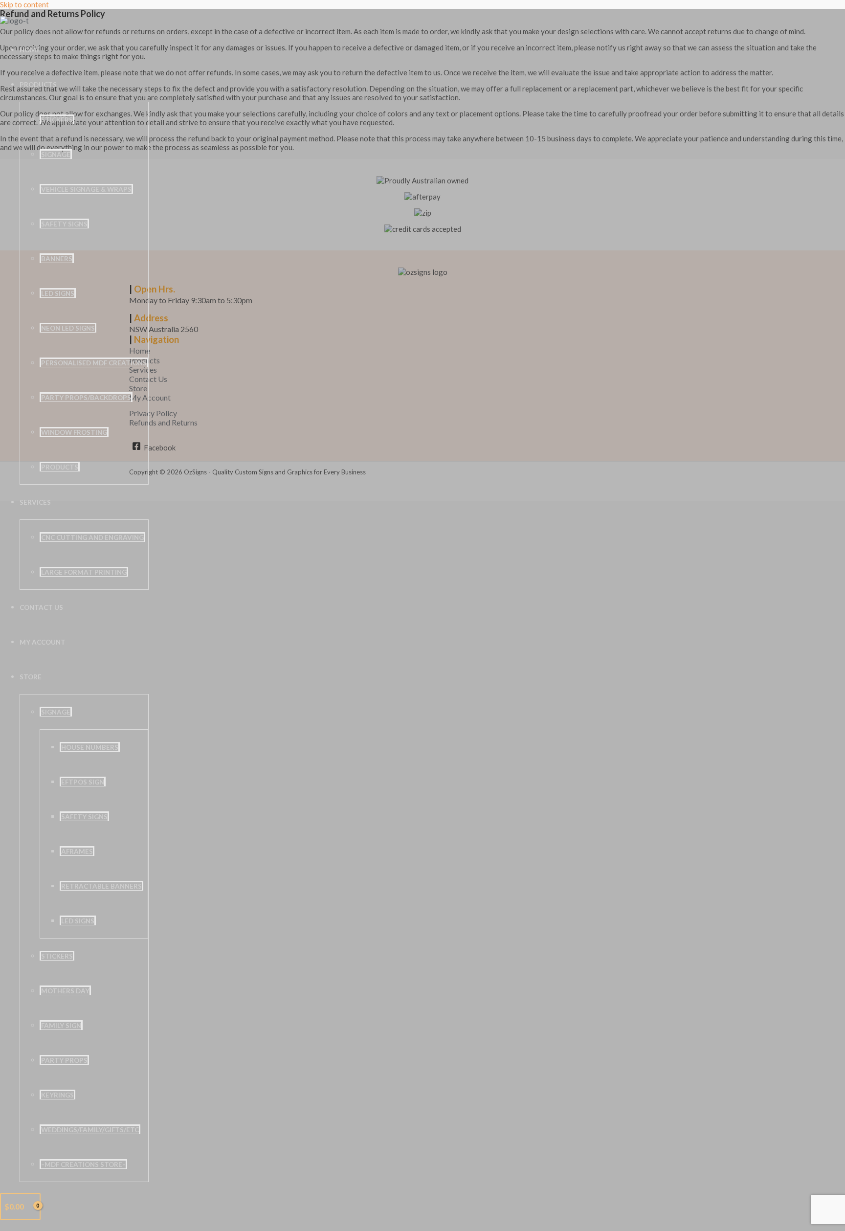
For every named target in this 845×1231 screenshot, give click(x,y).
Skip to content (24, 4)
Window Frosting (74, 432)
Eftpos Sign (82, 782)
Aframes (77, 851)
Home (30, 50)
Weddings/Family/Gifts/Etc (90, 1130)
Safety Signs (64, 224)
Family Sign (61, 1026)
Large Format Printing (84, 572)
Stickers (57, 120)
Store (31, 677)
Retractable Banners (101, 886)
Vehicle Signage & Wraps (86, 189)
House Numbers (89, 747)
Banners (56, 259)
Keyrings (57, 1095)
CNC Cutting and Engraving (92, 537)
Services (35, 502)
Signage (55, 154)
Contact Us (41, 607)
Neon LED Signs (68, 328)
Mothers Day (65, 991)
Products (38, 85)
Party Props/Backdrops (86, 398)
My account (43, 642)
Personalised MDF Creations (94, 363)
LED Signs (57, 293)
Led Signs (77, 921)
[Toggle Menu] (77, 87)
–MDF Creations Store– (83, 1164)
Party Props (64, 1060)
